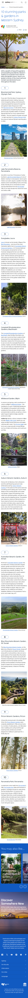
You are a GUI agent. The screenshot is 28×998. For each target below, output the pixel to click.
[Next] (25, 886)
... (7, 7)
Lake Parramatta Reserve (14, 177)
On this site (5, 964)
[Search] (22, 2)
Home (2, 7)
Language (4, 976)
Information (5, 968)
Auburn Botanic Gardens (12, 545)
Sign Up (5, 915)
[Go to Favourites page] (25, 2)
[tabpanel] (14, 51)
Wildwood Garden (12, 467)
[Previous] (21, 886)
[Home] (9, 2)
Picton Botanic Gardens (13, 722)
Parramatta (21, 186)
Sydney (3, 961)
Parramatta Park (8, 787)
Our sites (4, 972)
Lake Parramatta (11, 227)
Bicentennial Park (8, 158)
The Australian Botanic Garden (10, 630)
